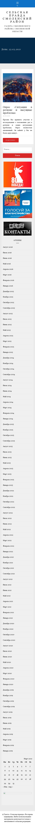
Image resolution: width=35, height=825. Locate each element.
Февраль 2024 (8, 413)
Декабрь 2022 (8, 491)
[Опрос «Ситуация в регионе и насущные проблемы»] (17, 102)
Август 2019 (7, 712)
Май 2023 (7, 463)
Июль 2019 (7, 718)
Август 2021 (7, 579)
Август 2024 (8, 380)
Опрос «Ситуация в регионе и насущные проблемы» (17, 109)
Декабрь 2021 (8, 557)
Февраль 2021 (8, 612)
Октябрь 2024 (8, 369)
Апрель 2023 (8, 468)
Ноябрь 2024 (8, 363)
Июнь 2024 (7, 391)
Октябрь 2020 (8, 635)
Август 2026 (8, 247)
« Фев (5, 787)
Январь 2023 (8, 485)
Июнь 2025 (7, 325)
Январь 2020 (8, 684)
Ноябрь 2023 (8, 430)
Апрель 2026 (8, 269)
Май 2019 (6, 729)
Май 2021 (6, 596)
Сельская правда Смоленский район (17, 17)
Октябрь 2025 (8, 302)
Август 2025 (8, 314)
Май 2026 (7, 264)
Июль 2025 (7, 319)
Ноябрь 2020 (8, 629)
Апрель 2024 (8, 402)
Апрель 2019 (8, 734)
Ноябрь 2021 (8, 563)
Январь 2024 (8, 419)
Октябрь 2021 (8, 568)
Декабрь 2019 (8, 690)
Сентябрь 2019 (9, 706)
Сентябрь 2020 (9, 640)
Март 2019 (7, 740)
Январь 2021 (8, 618)
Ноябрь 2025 (8, 297)
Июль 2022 (7, 518)
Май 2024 (7, 397)
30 (9, 783)
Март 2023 (7, 474)
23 (9, 779)
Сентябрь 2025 (9, 308)
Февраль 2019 (8, 745)
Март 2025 (7, 341)
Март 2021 (7, 607)
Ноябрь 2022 (8, 496)
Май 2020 (7, 662)
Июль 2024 (7, 385)
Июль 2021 (7, 585)
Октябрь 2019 (8, 701)
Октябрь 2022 (8, 502)
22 (5, 779)
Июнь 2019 (7, 723)
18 (17, 775)
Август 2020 (8, 646)
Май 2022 (7, 529)
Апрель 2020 (8, 668)
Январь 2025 (8, 352)
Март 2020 (7, 673)
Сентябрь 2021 (9, 574)
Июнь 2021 (7, 590)
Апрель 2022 (8, 535)
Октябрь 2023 (8, 435)
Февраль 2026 (8, 280)
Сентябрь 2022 (9, 507)
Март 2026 (7, 275)
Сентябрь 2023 (9, 441)
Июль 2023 (7, 452)
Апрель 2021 (8, 601)
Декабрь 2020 (8, 623)
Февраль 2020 (8, 679)
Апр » (10, 787)
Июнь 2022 (7, 524)
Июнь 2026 (7, 258)
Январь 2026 (8, 286)
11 (17, 771)
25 (17, 779)
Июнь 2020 (7, 657)
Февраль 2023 (8, 480)
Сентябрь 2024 (9, 374)
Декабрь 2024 (8, 358)
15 (5, 775)
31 (13, 783)
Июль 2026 (7, 253)
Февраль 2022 (8, 546)
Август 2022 (8, 513)
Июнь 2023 (7, 457)
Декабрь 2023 (8, 424)
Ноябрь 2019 (8, 695)
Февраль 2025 (8, 347)
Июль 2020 (7, 651)
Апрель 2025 (8, 336)
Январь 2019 (8, 751)
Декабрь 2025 (8, 291)
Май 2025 (7, 330)
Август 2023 (8, 446)
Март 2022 (7, 540)
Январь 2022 (8, 552)
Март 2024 (7, 408)
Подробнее (10, 140)
